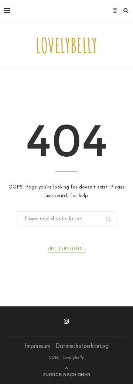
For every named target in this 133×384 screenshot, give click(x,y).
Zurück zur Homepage (66, 248)
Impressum (37, 346)
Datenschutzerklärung (82, 346)
